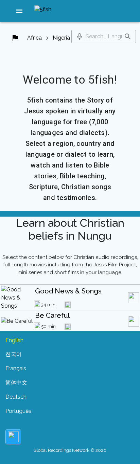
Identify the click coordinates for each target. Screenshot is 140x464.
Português (18, 411)
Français (15, 368)
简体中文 (16, 382)
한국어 (13, 354)
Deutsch (16, 397)
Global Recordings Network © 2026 (70, 450)
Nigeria (61, 38)
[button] (19, 10)
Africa (34, 38)
